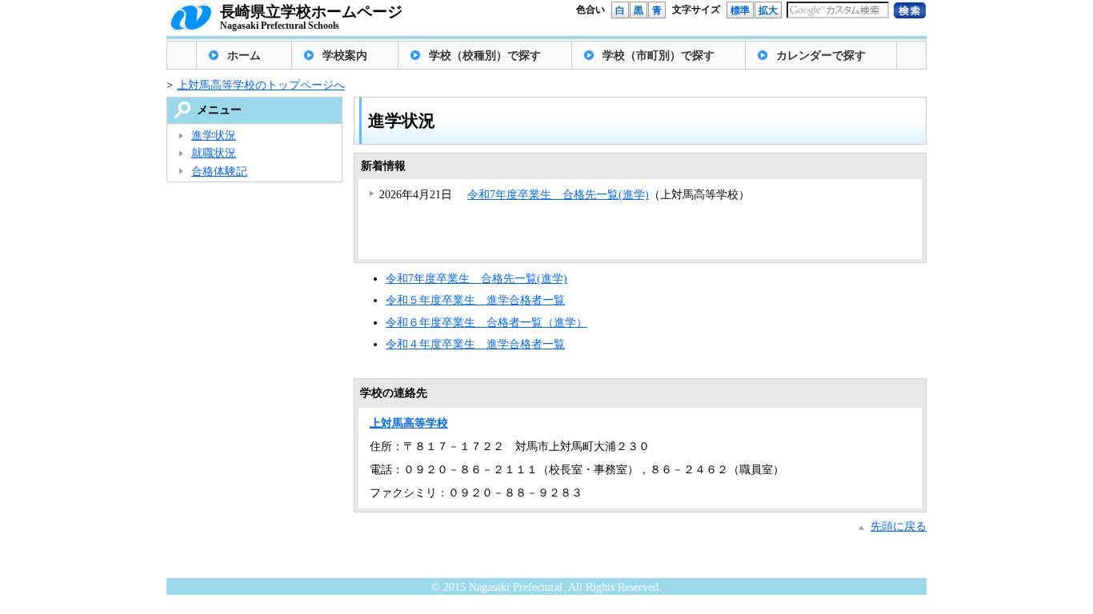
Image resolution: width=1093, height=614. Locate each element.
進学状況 (213, 136)
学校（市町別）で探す (659, 56)
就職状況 (213, 153)
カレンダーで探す (821, 56)
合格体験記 (219, 171)
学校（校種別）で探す (485, 56)
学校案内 (344, 56)
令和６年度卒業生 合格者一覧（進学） (486, 323)
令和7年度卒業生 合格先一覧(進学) (558, 195)
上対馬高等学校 (409, 423)
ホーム (244, 56)
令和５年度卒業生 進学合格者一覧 (475, 300)
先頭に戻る (899, 526)
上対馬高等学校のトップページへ (261, 85)
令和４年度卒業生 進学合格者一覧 (475, 344)
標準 (740, 10)
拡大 (768, 10)
